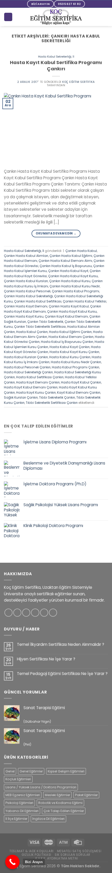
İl (73, 57)
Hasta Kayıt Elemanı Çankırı (38, 382)
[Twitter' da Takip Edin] (26, 613)
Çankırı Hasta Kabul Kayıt (68, 271)
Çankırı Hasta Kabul (81, 251)
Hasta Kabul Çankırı (32, 332)
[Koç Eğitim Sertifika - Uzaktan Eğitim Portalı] (56, 17)
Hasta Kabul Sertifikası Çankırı (40, 377)
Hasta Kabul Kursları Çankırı (26, 357)
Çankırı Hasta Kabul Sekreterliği (28, 296)
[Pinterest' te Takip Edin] (44, 613)
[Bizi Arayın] (12, 862)
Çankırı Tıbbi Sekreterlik (45, 321)
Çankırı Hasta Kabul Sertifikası (37, 301)
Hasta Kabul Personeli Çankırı (27, 367)
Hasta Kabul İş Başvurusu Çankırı (67, 341)
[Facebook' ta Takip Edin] (8, 613)
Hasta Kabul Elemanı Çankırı (71, 337)
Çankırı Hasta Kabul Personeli (27, 291)
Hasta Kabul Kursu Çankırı (69, 357)
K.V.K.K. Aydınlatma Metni (56, 858)
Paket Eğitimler (86, 795)
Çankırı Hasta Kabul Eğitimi (70, 255)
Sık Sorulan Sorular (72, 855)
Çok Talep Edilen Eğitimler (63, 811)
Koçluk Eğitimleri (18, 779)
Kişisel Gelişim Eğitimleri (66, 771)
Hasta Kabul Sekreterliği (54, 57)
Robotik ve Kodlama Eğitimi (60, 803)
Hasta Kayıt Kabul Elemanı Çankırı (31, 387)
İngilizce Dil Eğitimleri (48, 818)
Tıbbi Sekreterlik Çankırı (57, 397)
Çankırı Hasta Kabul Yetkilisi (84, 301)
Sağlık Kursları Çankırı (21, 397)
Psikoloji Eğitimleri (19, 803)
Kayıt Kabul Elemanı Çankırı (78, 392)
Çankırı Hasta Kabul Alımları (26, 255)
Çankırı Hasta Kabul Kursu (69, 281)
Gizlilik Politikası (36, 855)
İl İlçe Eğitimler (16, 818)
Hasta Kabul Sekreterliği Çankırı (28, 372)
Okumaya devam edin (56, 233)
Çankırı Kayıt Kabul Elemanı (66, 316)
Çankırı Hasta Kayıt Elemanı (25, 306)
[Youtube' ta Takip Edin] (53, 613)
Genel (10, 771)
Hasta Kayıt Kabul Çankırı (81, 382)
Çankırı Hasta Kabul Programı (75, 291)
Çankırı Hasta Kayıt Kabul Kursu (72, 311)
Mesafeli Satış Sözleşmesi (79, 851)
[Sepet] (8, 17)
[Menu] (105, 17)
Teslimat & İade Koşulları (31, 851)
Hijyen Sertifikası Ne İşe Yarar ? (46, 659)
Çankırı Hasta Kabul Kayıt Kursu (73, 276)
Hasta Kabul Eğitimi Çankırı (70, 332)
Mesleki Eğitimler (57, 795)
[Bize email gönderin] (35, 613)
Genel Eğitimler (31, 771)
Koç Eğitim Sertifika (78, 82)
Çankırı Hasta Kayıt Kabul (69, 306)
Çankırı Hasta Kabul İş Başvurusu (66, 266)
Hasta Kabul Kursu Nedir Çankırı (76, 362)
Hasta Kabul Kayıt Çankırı (69, 347)
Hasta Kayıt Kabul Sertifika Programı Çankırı (56, 65)
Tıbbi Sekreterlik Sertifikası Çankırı (52, 402)
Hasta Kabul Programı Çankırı (75, 367)
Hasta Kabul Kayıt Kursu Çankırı (74, 352)
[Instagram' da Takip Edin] (17, 613)
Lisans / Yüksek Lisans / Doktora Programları (40, 787)
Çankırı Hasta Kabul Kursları (26, 281)
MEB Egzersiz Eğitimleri (22, 795)
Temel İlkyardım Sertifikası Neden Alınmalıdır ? (60, 644)
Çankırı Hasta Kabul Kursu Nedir (74, 286)
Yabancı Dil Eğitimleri (22, 811)
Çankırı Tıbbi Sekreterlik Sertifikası (40, 326)
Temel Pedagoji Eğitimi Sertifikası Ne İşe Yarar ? (62, 673)
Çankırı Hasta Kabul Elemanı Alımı (65, 260)
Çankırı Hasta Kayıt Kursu (23, 316)
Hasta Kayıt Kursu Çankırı (36, 392)
